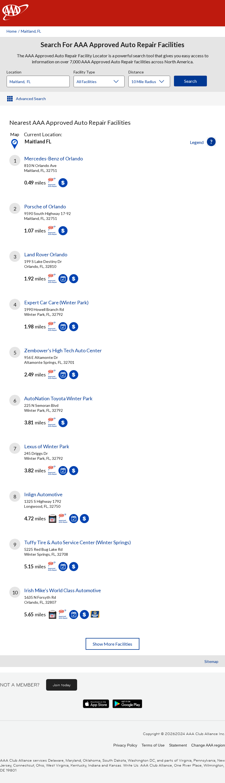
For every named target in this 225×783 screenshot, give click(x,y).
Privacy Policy (125, 745)
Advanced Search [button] (31, 98)
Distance (136, 71)
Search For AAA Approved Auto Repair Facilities (112, 44)
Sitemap (211, 661)
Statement (178, 745)
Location (14, 71)
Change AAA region (208, 745)
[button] (211, 141)
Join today (62, 684)
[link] (112, 175)
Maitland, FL (31, 31)
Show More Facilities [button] (112, 643)
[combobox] (40, 80)
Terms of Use (153, 745)
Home (12, 31)
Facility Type (84, 71)
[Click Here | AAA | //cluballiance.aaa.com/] (15, 17)
